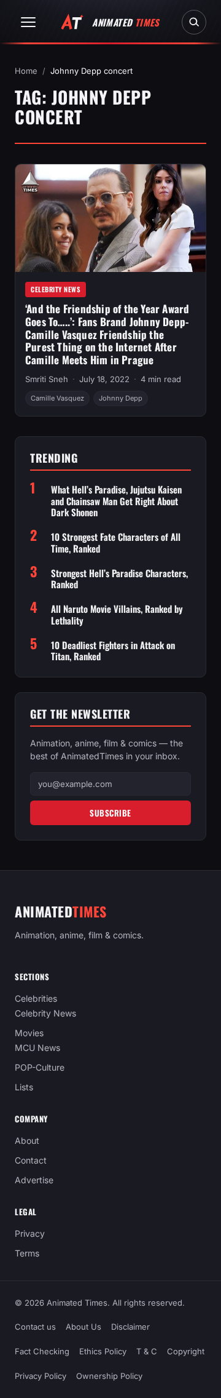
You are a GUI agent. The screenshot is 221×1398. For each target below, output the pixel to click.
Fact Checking (42, 1351)
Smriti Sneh (46, 379)
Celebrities (36, 998)
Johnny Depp (120, 398)
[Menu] (28, 22)
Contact (31, 1160)
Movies (29, 1033)
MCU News (37, 1047)
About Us (83, 1327)
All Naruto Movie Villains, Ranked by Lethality (117, 614)
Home (26, 71)
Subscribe (110, 813)
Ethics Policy (102, 1351)
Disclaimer (130, 1327)
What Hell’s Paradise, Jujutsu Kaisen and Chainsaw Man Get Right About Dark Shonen (116, 501)
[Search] (194, 22)
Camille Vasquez (57, 398)
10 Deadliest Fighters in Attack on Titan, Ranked (113, 651)
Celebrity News (55, 289)
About (27, 1140)
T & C (146, 1351)
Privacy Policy (40, 1376)
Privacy (30, 1233)
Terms (27, 1253)
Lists (24, 1087)
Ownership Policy (109, 1376)
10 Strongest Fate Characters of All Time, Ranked (115, 542)
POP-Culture (39, 1067)
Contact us (35, 1327)
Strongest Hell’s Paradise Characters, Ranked (119, 579)
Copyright (185, 1351)
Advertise (34, 1180)
